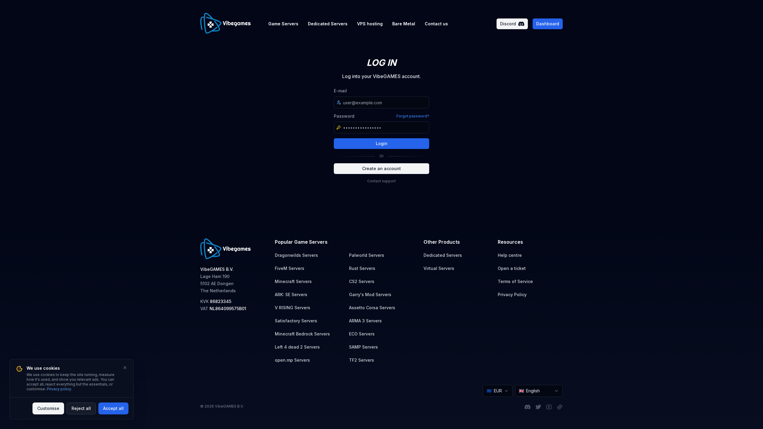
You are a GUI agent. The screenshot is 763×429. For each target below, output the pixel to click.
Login (381, 143)
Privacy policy (59, 389)
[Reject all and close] (124, 367)
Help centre (510, 255)
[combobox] (498, 391)
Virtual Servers (439, 268)
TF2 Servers (361, 360)
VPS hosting (370, 23)
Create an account (381, 168)
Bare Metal (403, 23)
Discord (508, 23)
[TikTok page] (560, 407)
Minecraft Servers (293, 281)
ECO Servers (362, 333)
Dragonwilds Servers (296, 255)
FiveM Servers (289, 268)
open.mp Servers (292, 360)
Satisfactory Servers (296, 320)
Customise (48, 408)
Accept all (113, 408)
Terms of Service (515, 281)
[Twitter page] (538, 407)
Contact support (381, 181)
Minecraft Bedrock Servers (302, 333)
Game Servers (283, 23)
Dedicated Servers (328, 23)
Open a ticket (512, 268)
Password (344, 116)
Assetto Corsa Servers (372, 307)
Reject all (81, 408)
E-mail (340, 90)
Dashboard (547, 23)
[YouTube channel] (549, 407)
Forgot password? (412, 116)
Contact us (436, 23)
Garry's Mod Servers (370, 294)
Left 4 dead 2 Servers (297, 346)
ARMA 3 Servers (365, 320)
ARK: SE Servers (291, 294)
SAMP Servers (363, 346)
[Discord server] (528, 407)
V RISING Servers (292, 307)
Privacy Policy (512, 294)
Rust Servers (362, 268)
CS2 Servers (361, 281)
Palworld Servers (366, 255)
